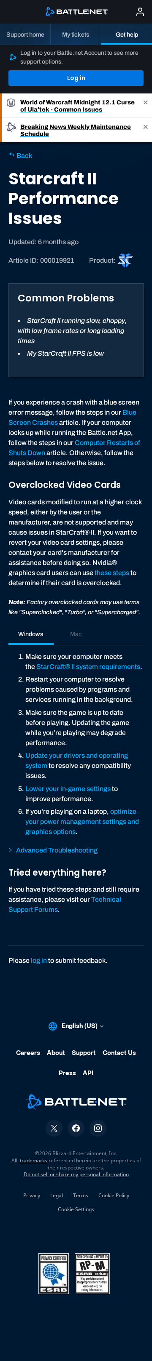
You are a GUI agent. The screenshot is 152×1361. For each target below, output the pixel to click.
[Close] (145, 105)
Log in (76, 78)
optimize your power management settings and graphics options (82, 821)
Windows (30, 634)
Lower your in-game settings (68, 788)
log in (39, 960)
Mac (76, 634)
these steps (112, 572)
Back (23, 155)
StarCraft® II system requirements (88, 666)
